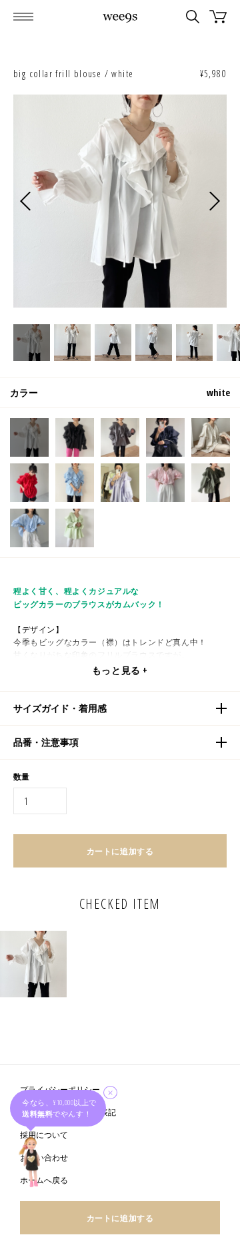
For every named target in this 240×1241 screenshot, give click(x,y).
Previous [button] (25, 201)
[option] (120, 201)
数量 (21, 777)
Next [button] (214, 201)
